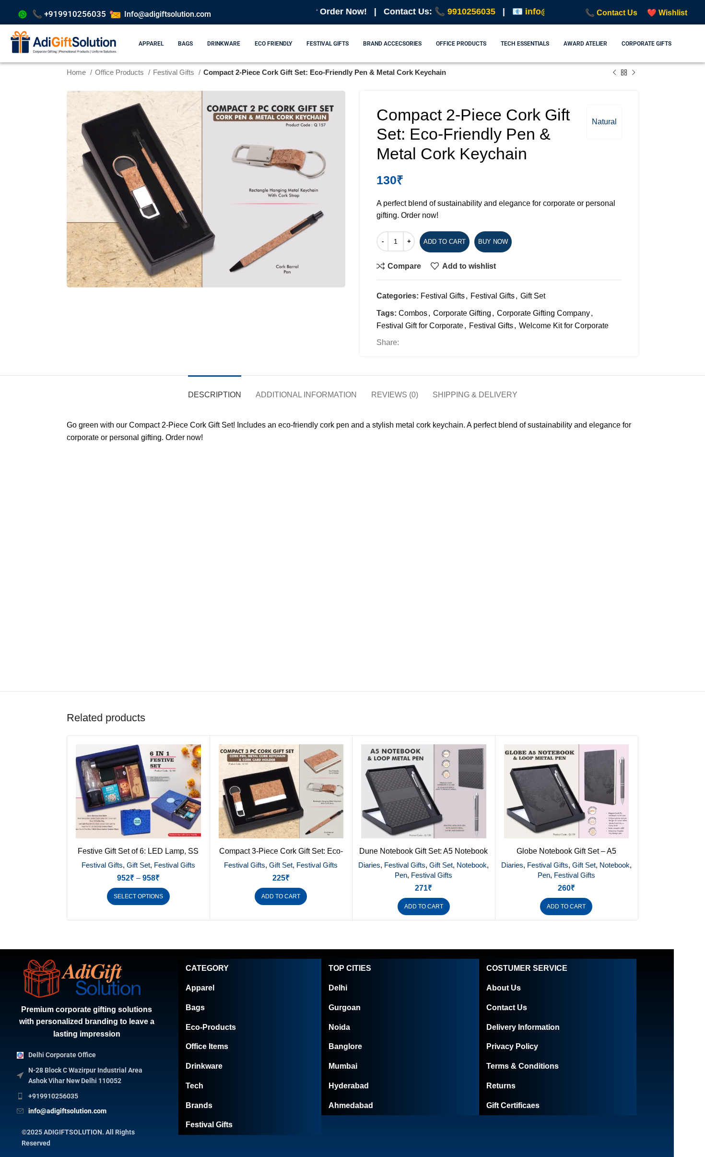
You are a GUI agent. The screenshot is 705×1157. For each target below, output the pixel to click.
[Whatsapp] (678, 1102)
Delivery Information (523, 1027)
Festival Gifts (443, 296)
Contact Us (506, 1007)
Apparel (200, 988)
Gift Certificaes (513, 1105)
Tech (194, 1086)
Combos (413, 313)
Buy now (493, 241)
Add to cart (444, 241)
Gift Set (532, 296)
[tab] (214, 390)
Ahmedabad (351, 1105)
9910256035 (376, 11)
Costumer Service (526, 968)
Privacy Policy (512, 1046)
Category (207, 968)
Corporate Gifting (462, 313)
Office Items (207, 1046)
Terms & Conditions (522, 1066)
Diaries (369, 865)
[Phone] (678, 1132)
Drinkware (204, 1066)
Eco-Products (211, 1027)
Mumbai (343, 1066)
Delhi (338, 988)
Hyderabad (349, 1086)
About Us (503, 988)
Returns (501, 1086)
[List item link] (86, 1096)
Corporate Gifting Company (543, 313)
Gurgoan (345, 1007)
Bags (195, 1007)
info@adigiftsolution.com (482, 11)
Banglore (345, 1046)
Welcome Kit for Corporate (564, 326)
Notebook (472, 865)
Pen (401, 875)
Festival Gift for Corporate (419, 326)
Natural (604, 122)
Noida (339, 1027)
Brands (199, 1105)
